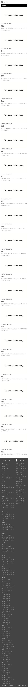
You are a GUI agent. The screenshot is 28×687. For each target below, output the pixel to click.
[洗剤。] (14, 297)
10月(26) (3, 653)
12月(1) (3, 476)
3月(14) (7, 574)
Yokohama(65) (20, 502)
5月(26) (8, 620)
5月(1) (13, 478)
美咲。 (3, 151)
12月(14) (3, 651)
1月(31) (8, 648)
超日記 (5, 2)
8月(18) (3, 644)
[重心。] (14, 47)
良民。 (3, 427)
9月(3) (8, 515)
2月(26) (3, 661)
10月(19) (3, 581)
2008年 (3, 613)
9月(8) (8, 679)
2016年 (3, 522)
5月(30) (3, 683)
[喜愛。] (14, 22)
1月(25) (8, 624)
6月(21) (3, 633)
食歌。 (3, 251)
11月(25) (9, 677)
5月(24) (8, 633)
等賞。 (3, 201)
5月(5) (12, 550)
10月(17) (3, 642)
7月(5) (3, 572)
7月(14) (8, 583)
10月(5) (3, 570)
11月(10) (9, 579)
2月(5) (12, 529)
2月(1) (7, 465)
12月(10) (3, 535)
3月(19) (8, 659)
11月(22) (9, 664)
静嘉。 (3, 452)
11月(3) (8, 503)
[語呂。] (14, 272)
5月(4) (13, 516)
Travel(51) (19, 496)
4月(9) (3, 507)
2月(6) (7, 587)
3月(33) (8, 598)
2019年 (3, 496)
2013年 (3, 555)
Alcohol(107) (20, 463)
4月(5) (3, 529)
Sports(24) (19, 494)
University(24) (21, 498)
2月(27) (3, 648)
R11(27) (18, 491)
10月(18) (3, 592)
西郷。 (3, 401)
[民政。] (14, 372)
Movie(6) (19, 481)
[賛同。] (14, 222)
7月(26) (8, 668)
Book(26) (19, 465)
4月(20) (3, 622)
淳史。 (3, 176)
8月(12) (13, 570)
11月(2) (3, 468)
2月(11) (12, 540)
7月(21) (8, 631)
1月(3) (3, 489)
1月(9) (12, 587)
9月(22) (9, 592)
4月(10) (8, 683)
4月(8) (3, 518)
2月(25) (3, 674)
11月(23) (9, 627)
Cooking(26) (20, 467)
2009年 (3, 601)
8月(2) (13, 526)
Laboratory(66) (21, 476)
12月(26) (3, 546)
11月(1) (8, 476)
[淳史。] (14, 172)
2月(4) (12, 507)
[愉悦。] (14, 347)
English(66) (20, 470)
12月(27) (3, 664)
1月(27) (8, 661)
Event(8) (19, 472)
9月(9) (13, 503)
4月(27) (3, 659)
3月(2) (7, 552)
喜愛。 (3, 26)
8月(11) (3, 583)
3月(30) (8, 622)
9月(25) (9, 629)
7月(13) (8, 644)
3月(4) (7, 563)
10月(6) (3, 537)
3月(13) (12, 646)
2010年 (3, 589)
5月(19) (8, 585)
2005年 (3, 650)
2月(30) (3, 600)
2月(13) (3, 611)
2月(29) (3, 637)
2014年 (3, 544)
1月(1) (8, 468)
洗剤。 (3, 301)
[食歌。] (14, 247)
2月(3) (12, 518)
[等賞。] (14, 197)
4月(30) (3, 635)
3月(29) (8, 672)
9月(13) (8, 605)
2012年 (3, 566)
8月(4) (13, 492)
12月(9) (3, 513)
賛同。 (3, 226)
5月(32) (8, 596)
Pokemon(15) (20, 489)
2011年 (3, 577)
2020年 (3, 491)
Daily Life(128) (21, 468)
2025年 (3, 467)
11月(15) (9, 640)
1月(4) (3, 520)
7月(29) (8, 594)
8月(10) (3, 618)
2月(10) (13, 574)
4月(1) (13, 487)
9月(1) (8, 478)
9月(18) (9, 653)
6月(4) (7, 550)
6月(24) (7, 516)
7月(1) (7, 505)
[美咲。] (14, 147)
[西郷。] (14, 397)
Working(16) (20, 500)
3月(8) (7, 540)
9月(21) (9, 581)
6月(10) (7, 539)
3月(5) (7, 518)
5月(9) (3, 609)
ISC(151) (19, 474)
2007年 (3, 626)
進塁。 (3, 76)
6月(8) (13, 644)
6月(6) (7, 561)
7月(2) (3, 561)
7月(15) (3, 681)
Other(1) (19, 483)
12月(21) (3, 614)
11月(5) (8, 513)
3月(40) (8, 635)
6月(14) (3, 620)
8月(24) (3, 594)
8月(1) (13, 498)
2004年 (3, 663)
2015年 (3, 533)
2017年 (3, 511)
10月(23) (3, 629)
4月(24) (3, 598)
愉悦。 (3, 351)
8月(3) (13, 548)
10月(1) (3, 478)
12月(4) (3, 503)
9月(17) (9, 616)
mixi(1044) (19, 479)
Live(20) (19, 478)
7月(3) (3, 528)
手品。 (3, 101)
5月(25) (8, 670)
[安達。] (14, 322)
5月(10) (12, 572)
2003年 (3, 675)
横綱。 (3, 126)
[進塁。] (14, 72)
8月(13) (3, 607)
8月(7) (13, 515)
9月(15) (9, 642)
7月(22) (8, 618)
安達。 (3, 326)
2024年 (3, 470)
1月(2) (3, 472)
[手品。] (14, 97)
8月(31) (13, 679)
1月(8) (3, 576)
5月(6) (12, 528)
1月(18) (8, 611)
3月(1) (3, 465)
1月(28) (8, 674)
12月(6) (3, 568)
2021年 (3, 485)
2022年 (3, 481)
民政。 (3, 376)
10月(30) (3, 666)
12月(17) (3, 640)
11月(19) (9, 590)
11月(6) (9, 546)
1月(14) (3, 542)
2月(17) (3, 624)
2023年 (3, 474)
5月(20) (8, 657)
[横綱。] (14, 122)
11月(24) (9, 651)
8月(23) (3, 631)
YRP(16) (18, 503)
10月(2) (3, 515)
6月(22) (8, 681)
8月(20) (3, 655)
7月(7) (3, 516)
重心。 (3, 51)
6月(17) (3, 585)
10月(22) (3, 616)
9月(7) (8, 570)
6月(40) (3, 596)
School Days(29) (21, 492)
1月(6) (3, 565)
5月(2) (3, 500)
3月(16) (12, 609)
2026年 (3, 463)
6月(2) (7, 528)
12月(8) (3, 603)
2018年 (3, 502)
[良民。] (14, 422)
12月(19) (3, 590)
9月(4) (8, 537)
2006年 (3, 638)
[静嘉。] (14, 447)
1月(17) (8, 637)
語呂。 (3, 276)
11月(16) (9, 614)
